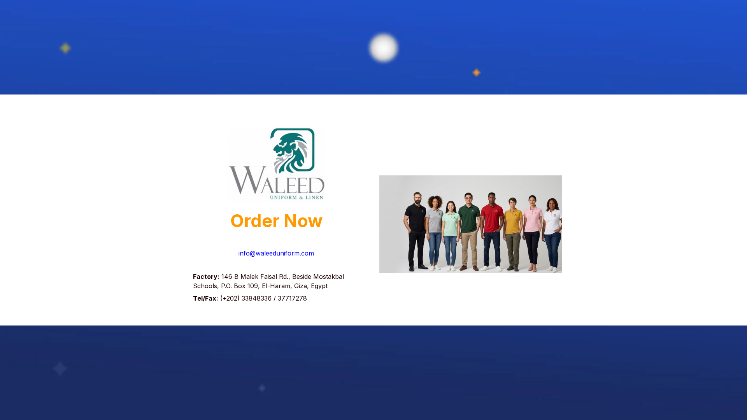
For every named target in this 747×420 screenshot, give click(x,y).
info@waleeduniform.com (276, 253)
